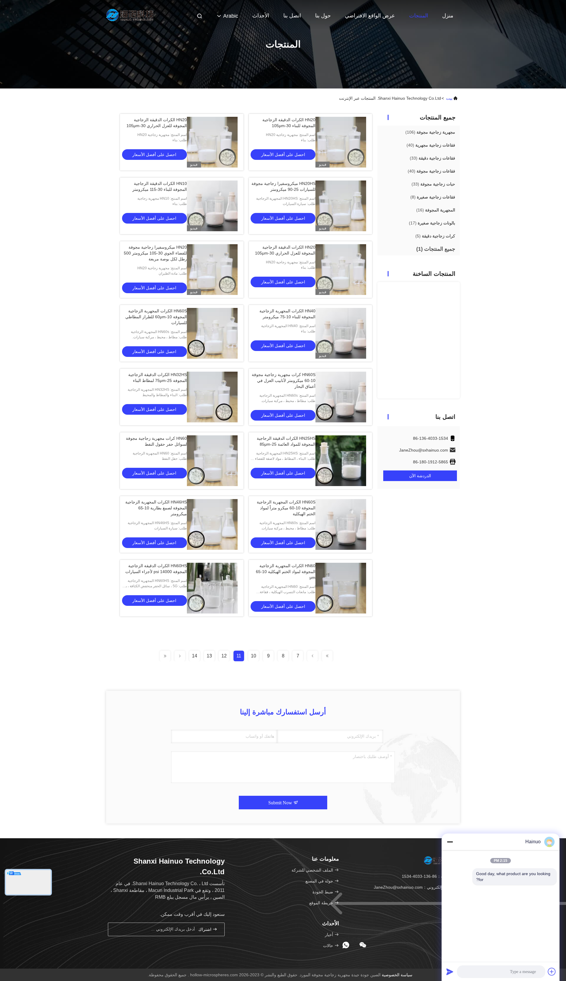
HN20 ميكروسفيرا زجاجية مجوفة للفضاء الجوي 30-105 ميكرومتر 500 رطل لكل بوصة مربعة (155, 253)
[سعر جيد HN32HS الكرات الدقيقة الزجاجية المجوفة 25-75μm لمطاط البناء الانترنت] (212, 397)
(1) (435, 249)
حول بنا (323, 16)
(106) (430, 132)
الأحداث (260, 16)
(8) (432, 197)
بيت (449, 98)
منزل (447, 16)
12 (224, 655)
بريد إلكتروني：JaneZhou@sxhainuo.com (412, 887)
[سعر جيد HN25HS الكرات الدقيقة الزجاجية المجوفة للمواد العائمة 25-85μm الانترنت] (340, 460)
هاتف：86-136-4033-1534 (426, 876)
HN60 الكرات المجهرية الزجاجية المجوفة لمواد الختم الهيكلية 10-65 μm (285, 571)
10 (253, 655)
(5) (435, 236)
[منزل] (129, 14)
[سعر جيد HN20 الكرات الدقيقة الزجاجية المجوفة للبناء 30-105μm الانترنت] (340, 142)
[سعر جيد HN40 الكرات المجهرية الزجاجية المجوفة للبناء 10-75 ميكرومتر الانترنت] (340, 333)
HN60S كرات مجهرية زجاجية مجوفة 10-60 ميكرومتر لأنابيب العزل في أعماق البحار (283, 380)
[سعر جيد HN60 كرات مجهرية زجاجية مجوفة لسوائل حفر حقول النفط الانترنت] (212, 460)
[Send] (450, 971)
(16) (435, 210)
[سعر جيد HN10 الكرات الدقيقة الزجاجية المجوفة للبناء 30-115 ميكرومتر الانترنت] (212, 206)
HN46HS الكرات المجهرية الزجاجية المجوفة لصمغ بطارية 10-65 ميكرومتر (156, 508)
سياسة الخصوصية (397, 974)
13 (209, 655)
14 (194, 655)
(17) (432, 223)
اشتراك (205, 929)
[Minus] (449, 841)
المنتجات (418, 16)
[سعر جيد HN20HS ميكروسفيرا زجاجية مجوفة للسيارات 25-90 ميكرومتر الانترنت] (340, 206)
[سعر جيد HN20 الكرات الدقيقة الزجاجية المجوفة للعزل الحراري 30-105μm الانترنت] (212, 142)
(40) (431, 145)
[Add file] (552, 971)
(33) (432, 158)
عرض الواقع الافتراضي (370, 16)
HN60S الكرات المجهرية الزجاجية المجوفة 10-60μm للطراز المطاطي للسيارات (156, 317)
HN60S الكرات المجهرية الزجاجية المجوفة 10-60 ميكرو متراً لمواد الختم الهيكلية (286, 508)
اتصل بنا (292, 16)
